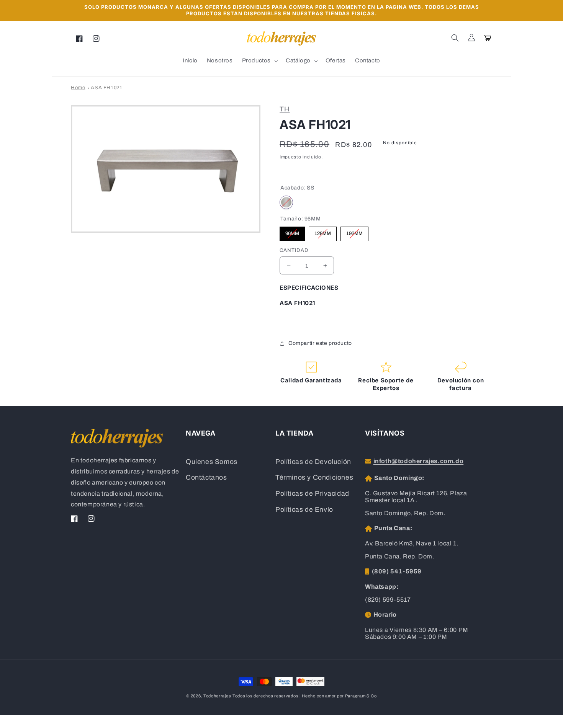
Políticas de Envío (304, 509)
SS (286, 202)
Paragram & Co (361, 696)
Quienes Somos (211, 461)
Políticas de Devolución (313, 461)
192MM (354, 231)
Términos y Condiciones (314, 477)
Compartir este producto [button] (320, 343)
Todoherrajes (217, 696)
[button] (455, 37)
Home (78, 87)
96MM (292, 231)
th (285, 109)
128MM (323, 231)
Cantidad (294, 250)
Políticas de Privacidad (312, 493)
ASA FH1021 (106, 87)
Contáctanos (206, 477)
